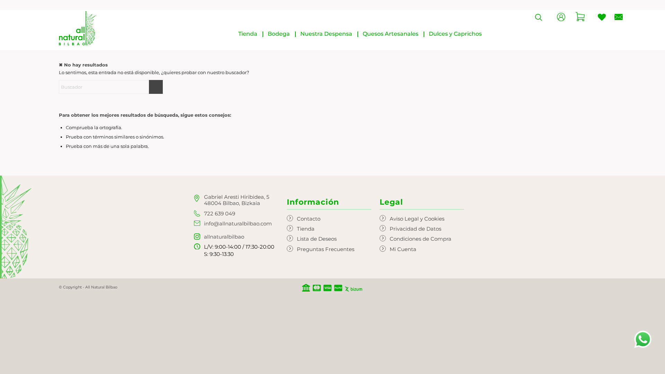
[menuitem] (248, 34)
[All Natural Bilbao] (77, 28)
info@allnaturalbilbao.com (238, 223)
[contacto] (618, 18)
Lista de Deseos (317, 238)
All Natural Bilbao (101, 287)
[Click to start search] (156, 87)
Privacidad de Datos (415, 228)
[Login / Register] (561, 19)
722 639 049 (219, 213)
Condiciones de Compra (420, 238)
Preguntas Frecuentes (325, 249)
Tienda (305, 228)
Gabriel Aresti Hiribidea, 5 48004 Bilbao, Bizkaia (236, 200)
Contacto (308, 218)
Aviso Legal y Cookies (417, 218)
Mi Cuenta (403, 249)
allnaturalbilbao (224, 236)
